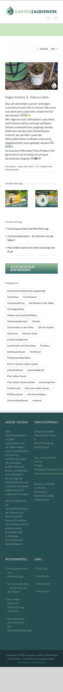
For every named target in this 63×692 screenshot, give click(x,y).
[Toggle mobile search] (49, 18)
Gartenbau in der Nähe (41, 303)
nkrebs (12, 166)
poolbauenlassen (16, 351)
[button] (7, 198)
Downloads (42, 576)
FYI (37, 166)
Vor (53, 48)
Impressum (42, 591)
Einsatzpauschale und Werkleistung (27, 228)
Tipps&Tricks (46, 166)
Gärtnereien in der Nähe (20, 327)
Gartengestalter (15, 309)
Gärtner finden (46, 327)
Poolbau (44, 345)
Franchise (41, 568)
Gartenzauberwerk (17, 321)
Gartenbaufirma (15, 303)
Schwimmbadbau (36, 394)
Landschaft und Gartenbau (21, 345)
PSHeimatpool (15, 394)
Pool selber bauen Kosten (21, 382)
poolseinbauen (15, 370)
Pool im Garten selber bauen (22, 364)
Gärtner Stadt (29, 333)
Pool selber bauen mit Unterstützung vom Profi (15, 605)
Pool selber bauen (17, 376)
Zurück (44, 48)
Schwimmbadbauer (17, 400)
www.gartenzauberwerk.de (46, 473)
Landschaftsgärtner (17, 339)
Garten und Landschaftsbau (22, 315)
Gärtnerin (12, 333)
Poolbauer (35, 351)
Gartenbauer (30, 297)
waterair (37, 400)
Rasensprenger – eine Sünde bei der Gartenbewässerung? (17, 624)
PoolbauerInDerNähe (19, 357)
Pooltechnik (13, 388)
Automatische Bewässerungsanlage (26, 290)
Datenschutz (43, 583)
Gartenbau (13, 297)
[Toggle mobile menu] (56, 18)
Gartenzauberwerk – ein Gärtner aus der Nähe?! (17, 587)
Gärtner (36, 321)
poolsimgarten (47, 382)
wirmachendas (12, 169)
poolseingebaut (35, 370)
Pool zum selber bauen (37, 388)
